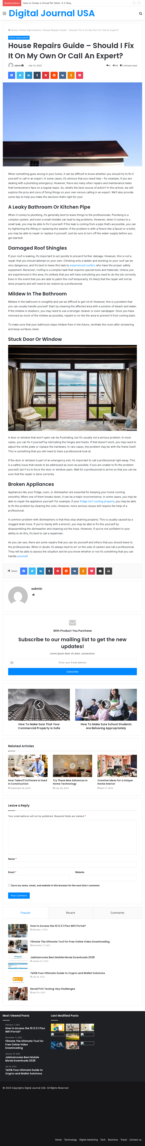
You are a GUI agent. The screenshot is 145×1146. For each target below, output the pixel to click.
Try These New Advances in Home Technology (70, 782)
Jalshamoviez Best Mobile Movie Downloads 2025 (62, 957)
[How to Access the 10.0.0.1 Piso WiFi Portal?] (18, 930)
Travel (123, 1139)
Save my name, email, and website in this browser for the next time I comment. (55, 885)
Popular (25, 912)
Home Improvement (30, 30)
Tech (103, 1139)
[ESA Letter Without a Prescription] (57, 1027)
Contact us (135, 1139)
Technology (70, 1139)
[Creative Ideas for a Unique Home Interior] (117, 766)
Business (113, 1139)
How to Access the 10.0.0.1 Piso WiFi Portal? (58, 926)
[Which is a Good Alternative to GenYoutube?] (87, 1036)
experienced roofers (82, 265)
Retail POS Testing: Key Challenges (53, 989)
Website (79, 872)
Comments (117, 912)
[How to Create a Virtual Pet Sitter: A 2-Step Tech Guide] (87, 1027)
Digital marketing (88, 1139)
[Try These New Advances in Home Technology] (72, 766)
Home (14, 30)
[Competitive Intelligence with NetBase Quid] (57, 1045)
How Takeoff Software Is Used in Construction (27, 782)
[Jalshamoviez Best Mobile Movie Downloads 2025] (18, 962)
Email (12, 872)
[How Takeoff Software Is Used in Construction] (28, 766)
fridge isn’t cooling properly (97, 501)
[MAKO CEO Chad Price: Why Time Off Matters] (87, 1045)
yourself (22, 556)
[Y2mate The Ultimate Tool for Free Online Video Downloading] (18, 946)
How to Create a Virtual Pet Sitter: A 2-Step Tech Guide (54, 3)
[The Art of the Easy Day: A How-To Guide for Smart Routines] (72, 1027)
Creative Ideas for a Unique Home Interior (115, 782)
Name (12, 858)
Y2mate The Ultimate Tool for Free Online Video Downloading (70, 941)
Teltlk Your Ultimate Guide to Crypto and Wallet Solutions (67, 973)
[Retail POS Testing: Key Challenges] (18, 993)
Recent (70, 912)
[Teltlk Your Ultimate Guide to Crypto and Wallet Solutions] (18, 978)
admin (17, 65)
